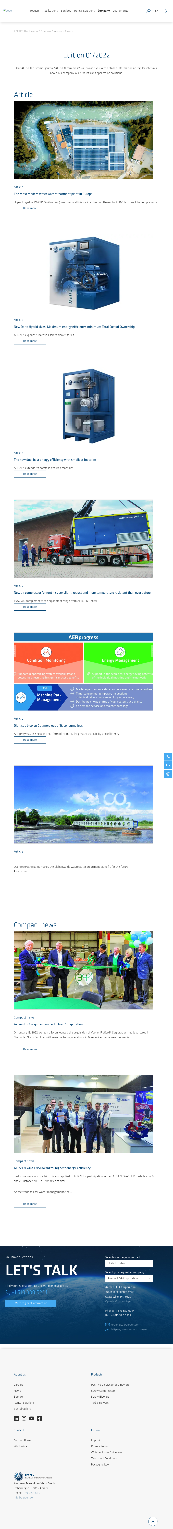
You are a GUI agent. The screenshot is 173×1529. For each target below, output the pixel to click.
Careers (18, 1384)
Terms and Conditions (104, 1458)
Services (66, 10)
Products (34, 10)
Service (18, 1396)
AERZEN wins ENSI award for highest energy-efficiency (52, 1168)
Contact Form (22, 1440)
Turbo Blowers (100, 1402)
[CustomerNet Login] (167, 10)
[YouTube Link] (33, 1418)
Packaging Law (100, 1464)
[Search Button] (149, 10)
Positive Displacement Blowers (110, 1384)
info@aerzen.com (24, 1497)
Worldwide (20, 1446)
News (17, 1391)
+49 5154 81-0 (32, 1493)
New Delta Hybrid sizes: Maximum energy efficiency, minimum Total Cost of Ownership (74, 327)
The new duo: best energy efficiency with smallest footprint (55, 460)
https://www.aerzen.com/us (129, 1329)
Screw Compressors (103, 1391)
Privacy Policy (99, 1446)
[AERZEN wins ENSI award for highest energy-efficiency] (83, 1114)
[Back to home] (7, 10)
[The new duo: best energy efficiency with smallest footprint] (83, 405)
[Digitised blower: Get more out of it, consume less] (83, 671)
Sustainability (22, 1409)
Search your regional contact (122, 1257)
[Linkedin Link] (17, 1418)
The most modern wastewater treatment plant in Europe (53, 194)
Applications (50, 10)
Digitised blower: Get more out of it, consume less (48, 726)
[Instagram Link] (25, 1418)
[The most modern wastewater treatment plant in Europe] (83, 140)
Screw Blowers (100, 1396)
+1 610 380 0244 (29, 1292)
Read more (30, 208)
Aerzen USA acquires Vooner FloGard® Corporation (48, 1024)
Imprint (95, 1440)
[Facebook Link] (40, 1418)
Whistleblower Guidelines (106, 1452)
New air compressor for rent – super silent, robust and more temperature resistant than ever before (82, 593)
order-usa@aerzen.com (125, 1324)
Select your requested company (124, 1272)
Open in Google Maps (118, 1301)
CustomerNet (121, 10)
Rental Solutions (84, 10)
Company (104, 10)
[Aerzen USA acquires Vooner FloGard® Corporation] (83, 970)
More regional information (31, 1303)
